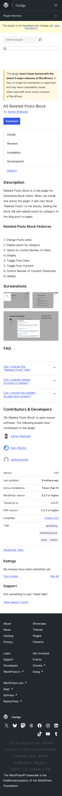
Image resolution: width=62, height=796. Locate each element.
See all (54, 576)
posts (44, 540)
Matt (8, 689)
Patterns (38, 642)
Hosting (8, 636)
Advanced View (13, 550)
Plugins (37, 636)
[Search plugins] (40, 39)
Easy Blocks (18, 448)
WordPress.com (15, 683)
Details (11, 134)
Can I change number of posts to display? (16, 381)
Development (15, 161)
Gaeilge (16, 717)
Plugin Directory (12, 15)
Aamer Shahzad (18, 111)
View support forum (15, 602)
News (7, 629)
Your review (10, 576)
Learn (7, 653)
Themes (38, 629)
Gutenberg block (48, 533)
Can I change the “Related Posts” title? (16, 368)
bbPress (10, 695)
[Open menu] (56, 5)
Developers (10, 665)
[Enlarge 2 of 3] (54, 296)
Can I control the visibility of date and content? (19, 394)
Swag (38, 671)
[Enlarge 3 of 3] (54, 315)
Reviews (12, 143)
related (53, 540)
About (7, 623)
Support (12, 170)
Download (12, 121)
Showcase (39, 623)
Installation (14, 152)
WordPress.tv (13, 671)
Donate (39, 665)
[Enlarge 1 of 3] (25, 296)
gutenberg (51, 526)
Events (37, 659)
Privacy (8, 642)
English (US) (52, 517)
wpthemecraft (19, 459)
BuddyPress (12, 701)
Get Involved (41, 653)
